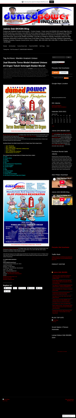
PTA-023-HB (22, 75)
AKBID (44, 68)
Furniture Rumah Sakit (22, 46)
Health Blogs (54, 321)
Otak (18, 73)
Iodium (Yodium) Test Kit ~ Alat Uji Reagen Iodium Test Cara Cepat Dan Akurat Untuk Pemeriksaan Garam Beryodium (62, 307)
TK (48, 75)
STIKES (45, 75)
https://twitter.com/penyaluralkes (12, 272)
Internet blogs (5, 400)
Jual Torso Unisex (35, 72)
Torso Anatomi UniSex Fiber (17, 76)
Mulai (51, 1)
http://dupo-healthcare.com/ (8, 279)
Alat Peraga (42, 46)
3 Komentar (9, 77)
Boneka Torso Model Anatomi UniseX (39, 69)
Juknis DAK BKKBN (60, 272)
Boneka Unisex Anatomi (8, 71)
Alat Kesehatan (12, 46)
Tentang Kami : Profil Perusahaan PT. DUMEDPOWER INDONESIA (18, 49)
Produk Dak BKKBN (33, 46)
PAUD (29, 73)
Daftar (55, 72)
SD (26, 75)
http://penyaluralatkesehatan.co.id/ (10, 276)
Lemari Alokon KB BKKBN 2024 (58, 144)
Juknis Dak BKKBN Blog (16, 29)
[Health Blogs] (55, 320)
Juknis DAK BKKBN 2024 (57, 133)
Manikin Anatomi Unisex (12, 73)
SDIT (28, 75)
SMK (40, 75)
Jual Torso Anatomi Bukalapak (13, 72)
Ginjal (36, 71)
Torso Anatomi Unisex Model (22, 68)
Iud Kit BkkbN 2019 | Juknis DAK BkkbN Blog (61, 303)
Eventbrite (66, 78)
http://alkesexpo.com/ (7, 278)
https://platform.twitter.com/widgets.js (59, 107)
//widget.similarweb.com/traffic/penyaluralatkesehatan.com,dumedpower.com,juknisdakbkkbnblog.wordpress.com (62, 258)
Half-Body (39, 71)
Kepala (41, 72)
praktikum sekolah (16, 75)
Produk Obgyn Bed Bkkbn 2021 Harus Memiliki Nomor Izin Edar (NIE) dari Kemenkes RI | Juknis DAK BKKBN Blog (62, 282)
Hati (42, 71)
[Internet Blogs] (6, 399)
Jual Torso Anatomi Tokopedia (26, 72)
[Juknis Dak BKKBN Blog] (38, 26)
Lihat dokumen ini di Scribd (62, 351)
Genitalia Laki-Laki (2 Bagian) (28, 71)
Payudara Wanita (34, 73)
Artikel (48, 46)
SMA (38, 75)
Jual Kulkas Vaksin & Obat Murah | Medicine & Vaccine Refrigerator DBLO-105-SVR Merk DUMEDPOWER (61, 277)
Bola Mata (30, 69)
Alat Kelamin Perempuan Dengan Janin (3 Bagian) (17, 69)
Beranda (5, 46)
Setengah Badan (33, 75)
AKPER (4, 69)
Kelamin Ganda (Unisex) (31, 136)
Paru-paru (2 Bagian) (23, 73)
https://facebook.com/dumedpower (15, 273)
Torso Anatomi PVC (7, 76)
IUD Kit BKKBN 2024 (56, 137)
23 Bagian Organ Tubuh (38, 68)
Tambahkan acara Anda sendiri (57, 77)
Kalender (63, 72)
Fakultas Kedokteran (17, 71)
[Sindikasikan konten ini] (52, 272)
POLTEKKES (9, 75)
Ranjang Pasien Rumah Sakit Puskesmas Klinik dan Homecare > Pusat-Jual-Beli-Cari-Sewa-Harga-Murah (62, 312)
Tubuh (24, 76)
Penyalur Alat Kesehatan (60, 247)
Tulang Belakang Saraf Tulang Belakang (34, 76)
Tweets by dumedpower (56, 105)
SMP (42, 75)
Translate (62, 63)
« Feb (53, 126)
